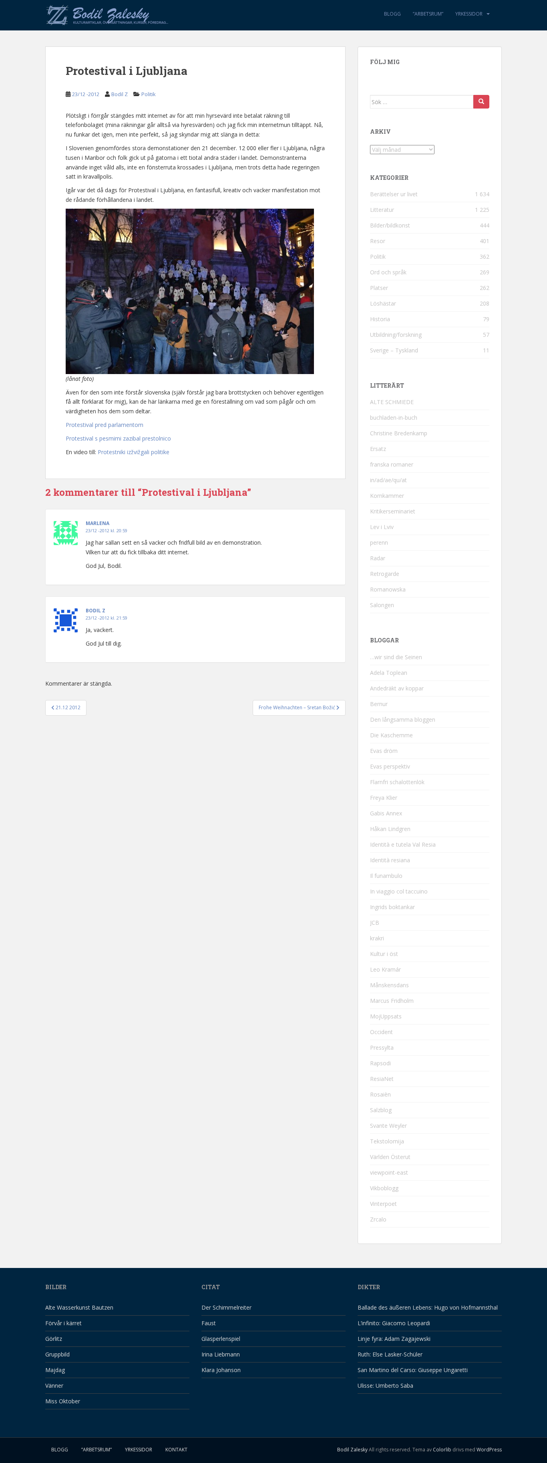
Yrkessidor (469, 13)
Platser (379, 288)
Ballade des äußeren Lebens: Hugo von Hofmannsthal (428, 1307)
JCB (374, 922)
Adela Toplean (388, 672)
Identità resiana (390, 860)
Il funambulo (386, 875)
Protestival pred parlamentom (104, 425)
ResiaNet (382, 1079)
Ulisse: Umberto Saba (385, 1385)
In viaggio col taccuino (399, 891)
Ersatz (378, 449)
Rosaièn (380, 1094)
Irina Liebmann (220, 1354)
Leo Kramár (385, 969)
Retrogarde (384, 574)
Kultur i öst (384, 954)
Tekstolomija (387, 1141)
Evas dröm (384, 751)
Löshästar (383, 303)
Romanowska (388, 589)
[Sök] (481, 102)
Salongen (382, 605)
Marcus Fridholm (392, 1000)
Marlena (97, 523)
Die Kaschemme (391, 735)
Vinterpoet (383, 1203)
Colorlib (442, 1449)
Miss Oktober (62, 1401)
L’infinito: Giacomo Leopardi (394, 1323)
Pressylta (382, 1047)
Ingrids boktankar (392, 907)
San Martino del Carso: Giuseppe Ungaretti (413, 1370)
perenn (379, 542)
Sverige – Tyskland (394, 350)
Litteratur (382, 209)
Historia (380, 319)
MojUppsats (386, 1016)
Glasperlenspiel (220, 1338)
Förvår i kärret (63, 1323)
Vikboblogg (384, 1188)
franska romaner (391, 464)
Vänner (54, 1385)
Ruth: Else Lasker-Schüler (390, 1354)
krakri (377, 938)
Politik (148, 94)
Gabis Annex (386, 813)
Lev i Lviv (382, 527)
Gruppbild (57, 1354)
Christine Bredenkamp (398, 433)
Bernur (379, 704)
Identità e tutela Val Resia (403, 844)
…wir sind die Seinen (396, 657)
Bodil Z (119, 94)
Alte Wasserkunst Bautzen (79, 1307)
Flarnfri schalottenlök (397, 782)
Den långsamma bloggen (402, 719)
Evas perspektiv (390, 766)
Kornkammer (387, 495)
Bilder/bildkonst (390, 225)
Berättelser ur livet (394, 194)
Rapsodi (380, 1063)
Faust (208, 1323)
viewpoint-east (389, 1172)
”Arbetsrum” (428, 13)
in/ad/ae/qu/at (388, 480)
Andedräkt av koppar (397, 688)
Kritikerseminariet (392, 511)
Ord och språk (388, 272)
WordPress (489, 1449)
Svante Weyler (388, 1125)
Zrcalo (378, 1219)
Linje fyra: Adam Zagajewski (394, 1338)
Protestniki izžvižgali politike (133, 452)
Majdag (55, 1370)
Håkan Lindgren (390, 829)
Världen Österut (390, 1157)
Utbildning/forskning (396, 334)
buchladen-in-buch (393, 417)
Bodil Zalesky (352, 1449)
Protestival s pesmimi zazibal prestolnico (118, 438)
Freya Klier (383, 797)
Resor (377, 241)
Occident (381, 1032)
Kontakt (176, 1449)
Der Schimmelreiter (226, 1307)
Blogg (392, 13)
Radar (377, 558)
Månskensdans (389, 985)
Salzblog (381, 1110)
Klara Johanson (221, 1370)
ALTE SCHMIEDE (392, 402)
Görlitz (53, 1338)
